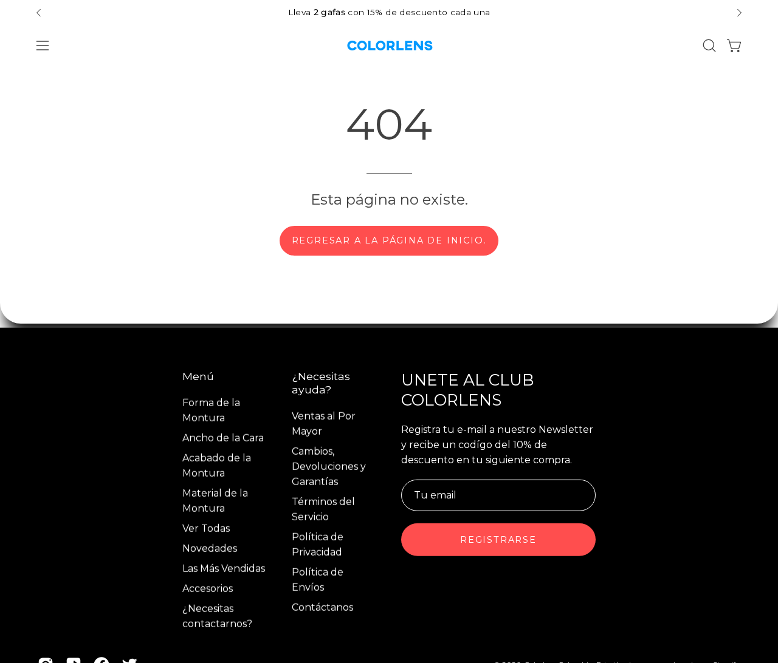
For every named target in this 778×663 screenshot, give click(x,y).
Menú (198, 376)
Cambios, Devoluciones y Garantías (329, 467)
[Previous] (38, 12)
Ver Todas (206, 528)
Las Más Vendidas (223, 568)
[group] (389, 12)
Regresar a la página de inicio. (389, 240)
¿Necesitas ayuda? (321, 383)
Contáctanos (322, 607)
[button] (709, 45)
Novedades (209, 548)
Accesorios (207, 588)
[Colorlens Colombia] (389, 45)
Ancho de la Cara (223, 438)
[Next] (739, 12)
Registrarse (498, 539)
